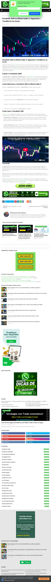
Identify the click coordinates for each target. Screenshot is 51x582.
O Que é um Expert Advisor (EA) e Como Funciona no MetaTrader (21, 310)
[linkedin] (38, 442)
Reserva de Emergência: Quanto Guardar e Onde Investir (13, 280)
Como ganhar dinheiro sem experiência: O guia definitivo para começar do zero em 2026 (26, 293)
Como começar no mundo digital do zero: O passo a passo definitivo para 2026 (24, 304)
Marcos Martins (6, 24)
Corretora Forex (24, 470)
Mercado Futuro (24, 477)
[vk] (13, 442)
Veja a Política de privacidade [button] (8, 580)
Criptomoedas (24, 475)
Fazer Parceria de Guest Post (7, 404)
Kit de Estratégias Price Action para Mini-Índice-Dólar (36, 573)
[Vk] (23, 201)
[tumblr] (38, 436)
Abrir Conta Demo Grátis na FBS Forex (32, 403)
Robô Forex (24, 464)
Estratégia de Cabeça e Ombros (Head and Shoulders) (9, 234)
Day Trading (24, 480)
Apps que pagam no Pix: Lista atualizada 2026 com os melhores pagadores (23, 287)
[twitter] (38, 433)
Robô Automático (24, 459)
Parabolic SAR (17, 69)
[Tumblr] (3, 201)
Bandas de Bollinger (24, 498)
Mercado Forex (16, 198)
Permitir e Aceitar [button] (43, 578)
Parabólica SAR (22, 198)
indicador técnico (31, 76)
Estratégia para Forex (24, 501)
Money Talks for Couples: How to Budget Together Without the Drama (16, 277)
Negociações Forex (24, 503)
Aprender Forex (24, 457)
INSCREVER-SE (34, 13)
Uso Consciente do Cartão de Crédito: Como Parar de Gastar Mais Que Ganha (18, 281)
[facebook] (13, 433)
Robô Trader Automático (24, 462)
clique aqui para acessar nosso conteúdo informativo (16, 180)
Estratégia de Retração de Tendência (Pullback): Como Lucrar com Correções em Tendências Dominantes (25, 236)
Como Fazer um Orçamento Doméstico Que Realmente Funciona (15, 276)
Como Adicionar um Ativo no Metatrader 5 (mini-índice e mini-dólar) (22, 299)
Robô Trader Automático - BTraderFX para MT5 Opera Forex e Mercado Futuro (13, 402)
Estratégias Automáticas (24, 483)
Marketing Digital (24, 490)
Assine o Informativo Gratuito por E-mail (10, 406)
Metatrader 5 (24, 472)
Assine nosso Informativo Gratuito (33, 575)
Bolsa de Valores (24, 467)
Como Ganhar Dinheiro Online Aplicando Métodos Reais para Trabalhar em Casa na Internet (37, 405)
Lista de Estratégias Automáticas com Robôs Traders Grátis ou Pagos (22, 422)
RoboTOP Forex (24, 506)
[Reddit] (28, 201)
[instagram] (38, 439)
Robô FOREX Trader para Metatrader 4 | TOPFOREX (36, 401)
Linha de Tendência (8, 198)
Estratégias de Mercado (24, 454)
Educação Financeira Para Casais (8, 279)
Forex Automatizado (24, 485)
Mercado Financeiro (24, 451)
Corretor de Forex (24, 493)
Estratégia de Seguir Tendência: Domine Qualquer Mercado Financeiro (41, 235)
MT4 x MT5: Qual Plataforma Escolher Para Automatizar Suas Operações (23, 321)
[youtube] (13, 436)
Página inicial (4, 15)
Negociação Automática (24, 496)
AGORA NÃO (23, 13)
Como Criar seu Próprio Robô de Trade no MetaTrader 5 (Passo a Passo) (23, 316)
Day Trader (24, 488)
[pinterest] (13, 439)
